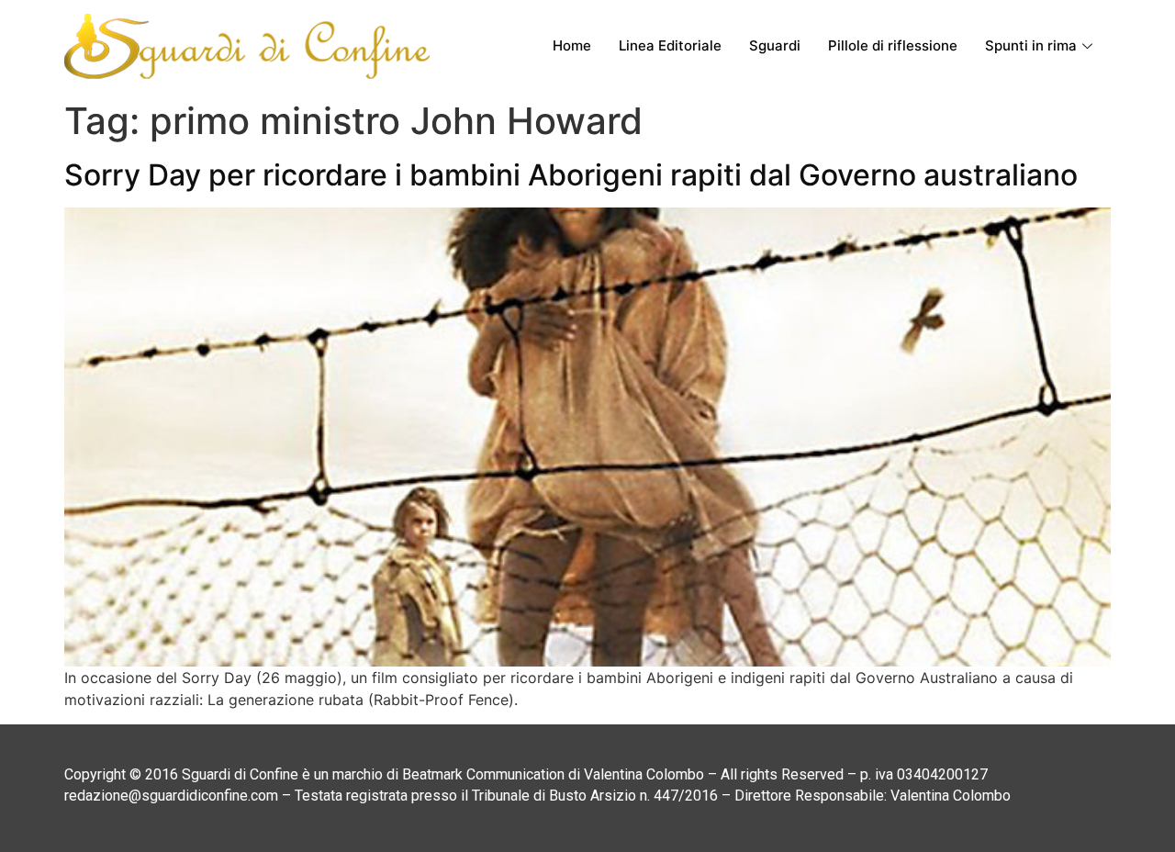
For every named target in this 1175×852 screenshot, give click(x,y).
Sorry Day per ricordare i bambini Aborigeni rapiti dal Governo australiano (571, 175)
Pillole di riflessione (892, 45)
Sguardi (774, 45)
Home (572, 45)
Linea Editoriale (670, 45)
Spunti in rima (1031, 45)
